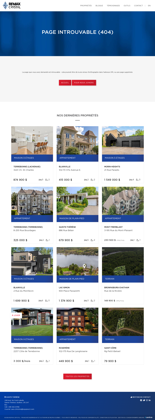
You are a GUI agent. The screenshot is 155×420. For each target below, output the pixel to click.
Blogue (99, 6)
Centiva (148, 417)
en (149, 6)
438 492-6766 (13, 407)
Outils (127, 6)
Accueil (65, 83)
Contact (138, 6)
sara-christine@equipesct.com (22, 409)
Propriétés (86, 6)
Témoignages (113, 6)
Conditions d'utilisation (108, 417)
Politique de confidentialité (88, 417)
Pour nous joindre (84, 83)
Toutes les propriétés (78, 376)
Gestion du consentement (127, 417)
